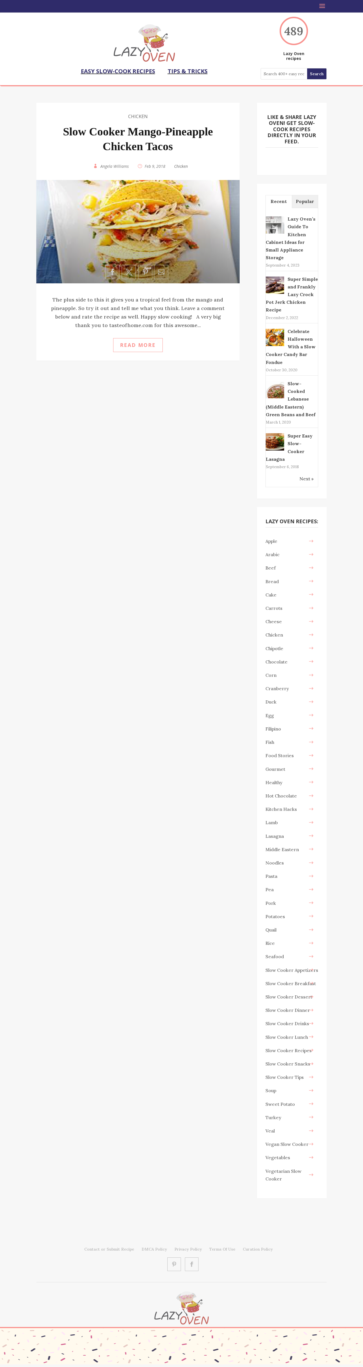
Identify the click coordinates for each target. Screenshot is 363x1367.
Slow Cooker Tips (284, 1077)
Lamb (271, 822)
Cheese (273, 621)
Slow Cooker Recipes (288, 1050)
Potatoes (275, 916)
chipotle (274, 648)
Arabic (272, 554)
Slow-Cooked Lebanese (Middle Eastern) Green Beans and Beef (290, 399)
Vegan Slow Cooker (287, 1144)
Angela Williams (114, 166)
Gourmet (275, 769)
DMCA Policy (154, 1249)
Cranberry (277, 688)
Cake (271, 595)
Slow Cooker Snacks (287, 1064)
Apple (271, 541)
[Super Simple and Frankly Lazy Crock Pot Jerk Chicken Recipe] (275, 293)
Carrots (273, 608)
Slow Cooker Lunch (286, 1037)
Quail (271, 930)
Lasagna (274, 836)
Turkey (273, 1117)
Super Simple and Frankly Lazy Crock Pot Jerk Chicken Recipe (292, 294)
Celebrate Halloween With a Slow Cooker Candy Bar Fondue (291, 346)
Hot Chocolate (281, 796)
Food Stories (279, 755)
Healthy (273, 782)
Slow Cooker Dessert (288, 997)
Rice (270, 943)
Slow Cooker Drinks (287, 1023)
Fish (269, 742)
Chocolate (276, 662)
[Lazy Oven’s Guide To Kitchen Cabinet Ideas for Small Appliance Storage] (275, 233)
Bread (272, 581)
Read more (138, 345)
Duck (271, 702)
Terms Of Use (222, 1249)
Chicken (138, 116)
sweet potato (280, 1104)
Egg (269, 715)
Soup (270, 1090)
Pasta (271, 876)
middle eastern (282, 849)
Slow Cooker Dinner (287, 1010)
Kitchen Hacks (281, 809)
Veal (270, 1131)
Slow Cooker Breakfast (290, 983)
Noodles (274, 863)
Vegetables (277, 1157)
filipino (273, 729)
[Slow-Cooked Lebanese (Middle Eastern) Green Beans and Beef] (275, 398)
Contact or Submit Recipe (109, 1249)
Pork (270, 903)
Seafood (274, 956)
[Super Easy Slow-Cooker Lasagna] (275, 450)
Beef (270, 568)
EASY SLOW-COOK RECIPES (118, 71)
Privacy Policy (188, 1249)
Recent (279, 201)
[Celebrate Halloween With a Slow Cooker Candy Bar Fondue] (275, 345)
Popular (305, 201)
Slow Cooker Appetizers (291, 970)
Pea (269, 889)
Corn (271, 675)
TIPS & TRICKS (188, 71)
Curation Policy (258, 1249)
